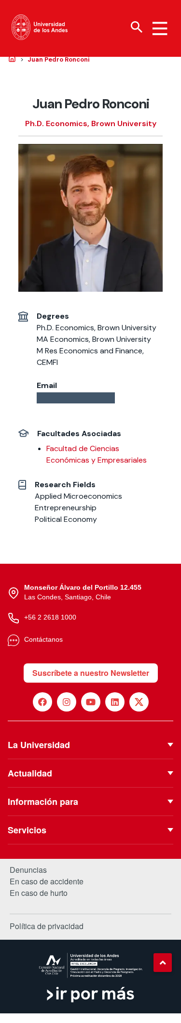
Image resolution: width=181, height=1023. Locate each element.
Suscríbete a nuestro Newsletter (90, 672)
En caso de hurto (39, 893)
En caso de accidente (47, 881)
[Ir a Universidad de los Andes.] (12, 59)
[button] (162, 962)
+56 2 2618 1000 (50, 617)
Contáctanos (43, 639)
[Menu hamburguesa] (159, 28)
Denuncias (28, 870)
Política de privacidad (47, 926)
